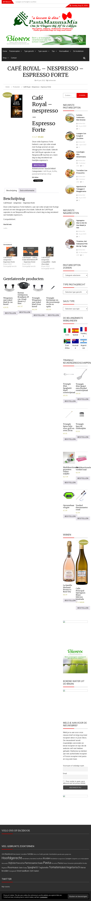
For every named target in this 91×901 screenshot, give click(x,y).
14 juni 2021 (82, 198)
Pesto (65, 863)
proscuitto (78, 863)
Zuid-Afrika (67, 346)
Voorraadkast (64, 51)
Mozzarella (5, 863)
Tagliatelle (43, 867)
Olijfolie (12, 863)
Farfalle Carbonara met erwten (80, 117)
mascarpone (85, 858)
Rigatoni (4, 868)
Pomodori (71, 863)
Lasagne (68, 858)
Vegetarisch (73, 867)
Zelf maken (34, 871)
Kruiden (46, 858)
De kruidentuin (78, 51)
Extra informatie (27, 190)
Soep (25, 868)
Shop (5, 58)
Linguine (74, 858)
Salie (21, 867)
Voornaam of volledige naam (73, 766)
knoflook (40, 858)
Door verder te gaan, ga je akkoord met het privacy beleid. (74, 782)
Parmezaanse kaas (34, 863)
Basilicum (9, 854)
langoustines (61, 858)
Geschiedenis (53, 854)
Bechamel (16, 854)
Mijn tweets (6, 887)
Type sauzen (42, 51)
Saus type (69, 301)
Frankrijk (83, 334)
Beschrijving (11, 190)
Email (65, 773)
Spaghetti (32, 867)
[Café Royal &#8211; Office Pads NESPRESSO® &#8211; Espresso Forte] (30, 251)
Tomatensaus (57, 867)
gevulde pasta (61, 854)
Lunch (79, 858)
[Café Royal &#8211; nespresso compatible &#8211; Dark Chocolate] (49, 251)
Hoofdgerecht (12, 858)
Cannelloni (24, 854)
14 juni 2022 (82, 126)
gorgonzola (68, 854)
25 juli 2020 (82, 234)
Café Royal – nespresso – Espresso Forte (9, 259)
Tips (53, 51)
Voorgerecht (12, 871)
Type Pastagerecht (74, 284)
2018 (3, 854)
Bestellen (39, 165)
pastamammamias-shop (41, 174)
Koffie (54, 171)
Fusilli (41, 854)
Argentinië (83, 346)
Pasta (47, 863)
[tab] (12, 190)
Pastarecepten (14, 51)
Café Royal (47, 171)
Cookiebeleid (43, 897)
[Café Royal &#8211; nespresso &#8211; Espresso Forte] (11, 251)
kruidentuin (54, 858)
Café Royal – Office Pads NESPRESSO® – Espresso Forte (30, 259)
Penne (60, 863)
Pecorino (54, 863)
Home (5, 51)
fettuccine (36, 854)
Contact (14, 58)
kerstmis (33, 858)
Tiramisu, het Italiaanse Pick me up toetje (81, 243)
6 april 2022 (82, 144)
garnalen (46, 854)
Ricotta (85, 863)
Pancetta (20, 863)
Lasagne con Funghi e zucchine (81, 136)
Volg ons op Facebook (16, 830)
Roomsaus (13, 867)
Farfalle (30, 854)
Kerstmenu (26, 858)
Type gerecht (29, 51)
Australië (75, 346)
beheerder (52, 80)
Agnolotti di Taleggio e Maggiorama (81, 189)
